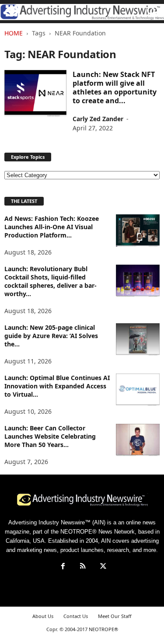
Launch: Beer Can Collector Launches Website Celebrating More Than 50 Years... (50, 436)
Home (13, 33)
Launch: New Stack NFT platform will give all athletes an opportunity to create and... (115, 87)
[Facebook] (63, 567)
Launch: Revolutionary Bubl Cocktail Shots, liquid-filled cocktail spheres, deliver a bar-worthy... (50, 281)
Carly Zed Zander (98, 119)
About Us (42, 616)
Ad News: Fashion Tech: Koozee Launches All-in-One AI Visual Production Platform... (51, 226)
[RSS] (83, 567)
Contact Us (75, 616)
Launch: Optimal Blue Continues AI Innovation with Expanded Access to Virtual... (57, 386)
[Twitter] (102, 567)
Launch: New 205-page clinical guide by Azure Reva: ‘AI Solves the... (51, 335)
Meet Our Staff (115, 616)
